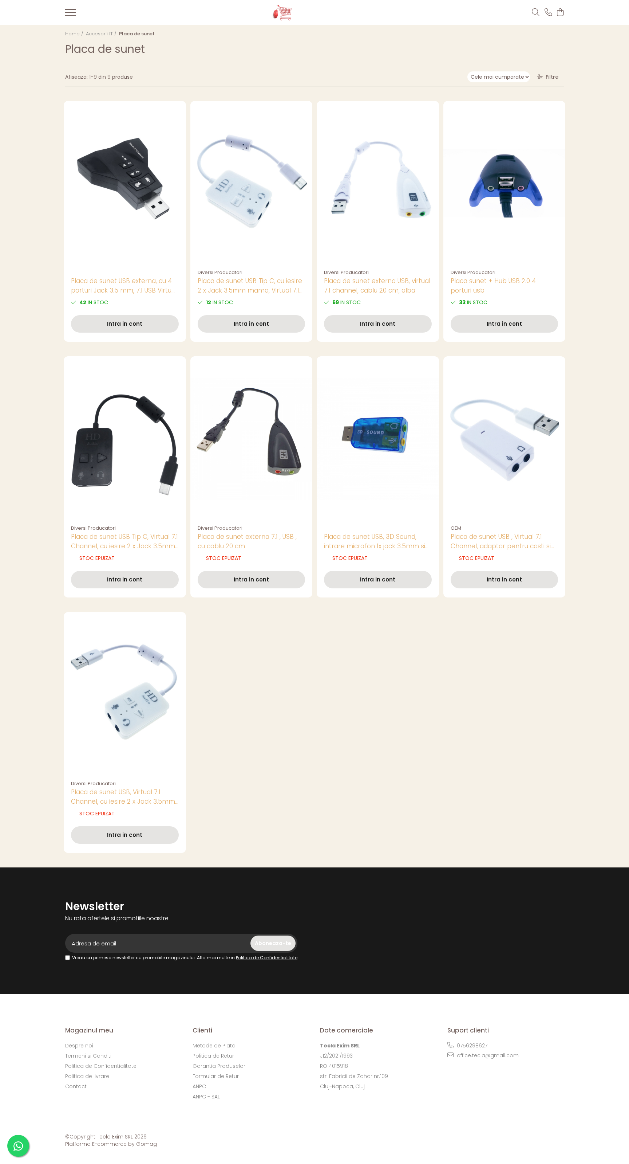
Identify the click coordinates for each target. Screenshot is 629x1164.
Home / (75, 33)
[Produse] (70, 14)
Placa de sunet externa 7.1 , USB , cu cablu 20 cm (247, 541)
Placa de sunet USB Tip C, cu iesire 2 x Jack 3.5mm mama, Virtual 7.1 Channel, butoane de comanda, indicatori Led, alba (250, 286)
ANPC (199, 1086)
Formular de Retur (216, 1076)
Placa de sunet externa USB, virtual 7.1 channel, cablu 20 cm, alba (377, 286)
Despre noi (79, 1045)
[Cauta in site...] (535, 12)
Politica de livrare (87, 1076)
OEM (456, 528)
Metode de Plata (214, 1045)
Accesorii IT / (102, 33)
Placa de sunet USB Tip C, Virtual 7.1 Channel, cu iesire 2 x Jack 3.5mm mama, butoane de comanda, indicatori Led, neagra (124, 541)
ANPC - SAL (206, 1096)
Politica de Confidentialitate (266, 958)
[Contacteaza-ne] (548, 12)
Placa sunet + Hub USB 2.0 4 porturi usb (493, 286)
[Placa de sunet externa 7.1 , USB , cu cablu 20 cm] (251, 438)
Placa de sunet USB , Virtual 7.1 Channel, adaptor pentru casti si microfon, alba (501, 541)
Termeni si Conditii (88, 1055)
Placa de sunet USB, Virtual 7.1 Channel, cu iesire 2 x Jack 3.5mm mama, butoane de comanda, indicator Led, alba (123, 797)
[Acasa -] (302, 12)
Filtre (550, 77)
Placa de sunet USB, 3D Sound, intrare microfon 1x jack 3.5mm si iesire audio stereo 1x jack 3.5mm (374, 541)
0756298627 (471, 1045)
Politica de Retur (213, 1055)
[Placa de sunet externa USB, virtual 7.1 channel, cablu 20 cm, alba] (378, 183)
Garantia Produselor (219, 1066)
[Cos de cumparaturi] (560, 12)
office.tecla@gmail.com (487, 1055)
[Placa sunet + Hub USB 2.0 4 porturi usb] (504, 183)
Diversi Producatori (220, 272)
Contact (76, 1086)
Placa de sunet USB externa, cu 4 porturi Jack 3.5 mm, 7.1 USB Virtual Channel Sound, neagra (124, 286)
